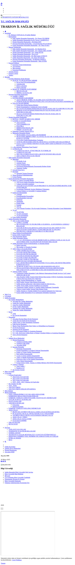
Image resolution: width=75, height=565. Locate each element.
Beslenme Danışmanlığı (23, 349)
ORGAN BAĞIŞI (14, 422)
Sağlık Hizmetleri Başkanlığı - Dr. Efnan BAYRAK (28, 58)
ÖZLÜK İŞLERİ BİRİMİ (20, 103)
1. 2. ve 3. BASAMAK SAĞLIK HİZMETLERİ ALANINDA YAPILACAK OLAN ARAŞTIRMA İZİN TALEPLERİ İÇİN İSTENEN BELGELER (43, 241)
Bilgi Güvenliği (9, 371)
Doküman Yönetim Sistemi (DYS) (23, 131)
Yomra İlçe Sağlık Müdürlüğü (21, 310)
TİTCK (18, 207)
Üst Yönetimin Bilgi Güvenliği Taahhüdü (17, 477)
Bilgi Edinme (9, 391)
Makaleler (15, 159)
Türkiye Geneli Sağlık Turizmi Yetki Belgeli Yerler (32, 289)
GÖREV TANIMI (22, 222)
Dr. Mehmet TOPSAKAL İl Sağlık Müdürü (22, 35)
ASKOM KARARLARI (16, 403)
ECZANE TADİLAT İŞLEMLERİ (27, 259)
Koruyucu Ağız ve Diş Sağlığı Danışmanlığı (30, 359)
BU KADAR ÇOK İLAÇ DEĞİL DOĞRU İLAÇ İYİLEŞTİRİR (33, 413)
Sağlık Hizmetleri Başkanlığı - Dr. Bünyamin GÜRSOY (29, 56)
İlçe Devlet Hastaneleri (19, 315)
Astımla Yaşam (21, 163)
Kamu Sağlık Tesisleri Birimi (21, 235)
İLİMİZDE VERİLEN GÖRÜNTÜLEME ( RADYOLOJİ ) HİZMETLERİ (32, 398)
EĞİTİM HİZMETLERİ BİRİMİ (22, 98)
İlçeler (10, 312)
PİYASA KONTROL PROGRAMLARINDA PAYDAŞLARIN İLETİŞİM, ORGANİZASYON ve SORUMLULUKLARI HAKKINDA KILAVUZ (40, 269)
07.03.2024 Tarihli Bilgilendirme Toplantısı (29, 140)
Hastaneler (12, 317)
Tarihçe (11, 75)
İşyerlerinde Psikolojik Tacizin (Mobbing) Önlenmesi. (33, 189)
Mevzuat (7, 476)
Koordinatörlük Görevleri (24, 198)
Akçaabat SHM (21, 345)
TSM (14, 313)
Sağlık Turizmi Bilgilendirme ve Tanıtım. (29, 280)
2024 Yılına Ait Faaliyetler (20, 377)
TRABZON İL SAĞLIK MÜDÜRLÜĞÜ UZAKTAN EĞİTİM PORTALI (32, 434)
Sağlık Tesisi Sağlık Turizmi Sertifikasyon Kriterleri (32, 285)
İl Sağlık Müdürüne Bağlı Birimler (19, 79)
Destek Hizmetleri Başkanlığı (18, 117)
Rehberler (19, 200)
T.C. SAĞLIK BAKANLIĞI (15, 21)
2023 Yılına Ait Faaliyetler (20, 378)
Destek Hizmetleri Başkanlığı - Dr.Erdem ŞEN (26, 42)
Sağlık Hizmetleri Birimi (20, 238)
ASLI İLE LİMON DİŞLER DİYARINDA (22, 389)
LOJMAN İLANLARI (23, 152)
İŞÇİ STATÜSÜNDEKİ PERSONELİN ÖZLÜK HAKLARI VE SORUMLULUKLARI (44, 108)
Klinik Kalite (20, 203)
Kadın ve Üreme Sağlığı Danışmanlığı (28, 352)
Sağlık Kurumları (10, 298)
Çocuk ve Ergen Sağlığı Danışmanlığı (28, 356)
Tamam (3, 563)
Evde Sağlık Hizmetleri (19, 217)
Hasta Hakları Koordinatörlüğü (22, 233)
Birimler (7, 77)
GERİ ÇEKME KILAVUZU (25, 250)
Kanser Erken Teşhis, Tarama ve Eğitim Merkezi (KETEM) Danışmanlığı (39, 363)
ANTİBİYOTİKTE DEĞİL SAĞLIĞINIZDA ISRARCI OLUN (32, 415)
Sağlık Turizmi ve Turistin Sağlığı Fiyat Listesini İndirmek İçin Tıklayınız (39, 291)
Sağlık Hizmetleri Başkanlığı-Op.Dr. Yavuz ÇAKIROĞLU (30, 40)
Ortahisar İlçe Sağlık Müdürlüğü (22, 308)
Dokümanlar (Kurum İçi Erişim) (15, 479)
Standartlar (19, 201)
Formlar (18, 205)
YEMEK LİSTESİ (14, 433)
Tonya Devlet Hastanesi (19, 335)
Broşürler (15, 171)
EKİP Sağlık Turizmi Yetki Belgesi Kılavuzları (30, 282)
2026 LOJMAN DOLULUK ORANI (28, 156)
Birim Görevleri (21, 87)
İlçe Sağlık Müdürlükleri (16, 299)
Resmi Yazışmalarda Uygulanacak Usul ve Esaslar (31, 107)
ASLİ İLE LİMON (15, 387)
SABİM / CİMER (18, 96)
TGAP (14, 210)
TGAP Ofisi (20, 212)
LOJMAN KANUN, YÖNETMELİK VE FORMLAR (33, 150)
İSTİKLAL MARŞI (15, 438)
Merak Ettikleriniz (10, 392)
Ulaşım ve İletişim (18, 364)
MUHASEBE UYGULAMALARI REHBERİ (31, 135)
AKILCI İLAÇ (13, 410)
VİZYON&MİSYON (23, 124)
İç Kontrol (8, 296)
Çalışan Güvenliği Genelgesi (25, 184)
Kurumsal (8, 33)
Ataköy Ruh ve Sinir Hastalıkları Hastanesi (25, 322)
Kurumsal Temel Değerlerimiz (21, 65)
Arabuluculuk (20, 84)
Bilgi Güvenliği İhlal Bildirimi (14, 474)
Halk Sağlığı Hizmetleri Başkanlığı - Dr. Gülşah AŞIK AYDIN (31, 51)
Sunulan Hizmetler (18, 347)
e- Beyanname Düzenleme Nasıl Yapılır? (25, 147)
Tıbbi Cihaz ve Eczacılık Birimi (22, 249)
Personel (7, 427)
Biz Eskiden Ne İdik (15, 384)
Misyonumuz (16, 68)
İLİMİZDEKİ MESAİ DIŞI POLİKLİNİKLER (23, 396)
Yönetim (19, 194)
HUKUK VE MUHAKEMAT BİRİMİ (24, 80)
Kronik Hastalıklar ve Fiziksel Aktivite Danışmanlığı (32, 350)
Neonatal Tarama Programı (24, 173)
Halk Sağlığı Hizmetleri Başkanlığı (19, 157)
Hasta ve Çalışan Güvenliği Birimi (23, 180)
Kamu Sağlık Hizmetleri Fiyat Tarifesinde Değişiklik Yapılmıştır (36, 292)
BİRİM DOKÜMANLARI (24, 128)
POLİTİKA (20, 126)
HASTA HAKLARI (15, 401)
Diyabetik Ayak (21, 161)
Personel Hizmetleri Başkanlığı (18, 94)
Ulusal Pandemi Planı (23, 164)
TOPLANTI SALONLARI (17, 429)
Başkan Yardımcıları (15, 47)
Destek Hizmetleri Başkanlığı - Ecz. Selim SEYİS (27, 52)
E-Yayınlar (8, 373)
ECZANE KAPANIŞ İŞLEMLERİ (27, 256)
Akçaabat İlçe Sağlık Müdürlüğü (22, 301)
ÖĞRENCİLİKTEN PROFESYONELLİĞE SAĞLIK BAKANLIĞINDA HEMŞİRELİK (45, 101)
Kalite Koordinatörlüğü (19, 193)
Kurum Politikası (14, 63)
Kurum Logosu (13, 73)
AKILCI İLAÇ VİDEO (19, 417)
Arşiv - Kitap (13, 385)
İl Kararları (15, 405)
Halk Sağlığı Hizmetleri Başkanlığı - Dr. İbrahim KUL (29, 49)
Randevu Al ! (20, 368)
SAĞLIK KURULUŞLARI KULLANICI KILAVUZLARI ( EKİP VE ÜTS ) (41, 228)
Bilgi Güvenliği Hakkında (13, 481)
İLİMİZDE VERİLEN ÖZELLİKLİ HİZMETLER (25, 408)
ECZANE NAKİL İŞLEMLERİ (26, 257)
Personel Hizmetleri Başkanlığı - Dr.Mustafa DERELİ (29, 59)
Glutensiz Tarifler (21, 168)
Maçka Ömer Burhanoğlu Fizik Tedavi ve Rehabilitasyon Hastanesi (33, 326)
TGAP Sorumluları (22, 215)
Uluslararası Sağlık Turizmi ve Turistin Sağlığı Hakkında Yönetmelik (37, 287)
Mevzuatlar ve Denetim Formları (26, 247)
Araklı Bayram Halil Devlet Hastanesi (24, 321)
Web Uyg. (8, 294)
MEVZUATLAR (21, 91)
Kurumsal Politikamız (19, 70)
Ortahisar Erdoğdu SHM (24, 342)
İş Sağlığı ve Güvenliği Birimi (21, 121)
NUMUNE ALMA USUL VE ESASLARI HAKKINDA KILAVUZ (38, 266)
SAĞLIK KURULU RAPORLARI (20, 399)
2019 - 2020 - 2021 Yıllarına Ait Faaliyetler (25, 382)
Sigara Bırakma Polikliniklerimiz (22, 175)
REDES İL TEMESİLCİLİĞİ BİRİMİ (24, 89)
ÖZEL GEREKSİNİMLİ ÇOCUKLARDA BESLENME (27, 394)
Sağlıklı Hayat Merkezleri (16, 338)
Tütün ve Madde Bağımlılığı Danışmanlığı (29, 357)
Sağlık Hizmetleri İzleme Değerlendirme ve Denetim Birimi (30, 243)
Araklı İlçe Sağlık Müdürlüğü (21, 303)
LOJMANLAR (17, 149)
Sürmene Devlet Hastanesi (20, 329)
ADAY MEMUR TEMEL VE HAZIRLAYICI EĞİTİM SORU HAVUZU (39, 100)
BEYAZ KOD (13, 424)
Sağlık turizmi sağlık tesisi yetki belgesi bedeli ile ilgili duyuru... (36, 284)
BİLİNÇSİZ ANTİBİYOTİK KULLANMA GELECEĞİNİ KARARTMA (36, 412)
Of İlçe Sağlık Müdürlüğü (20, 306)
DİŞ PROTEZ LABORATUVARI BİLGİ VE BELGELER (35, 231)
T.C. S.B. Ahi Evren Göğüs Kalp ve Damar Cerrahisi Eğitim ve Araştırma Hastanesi (38, 333)
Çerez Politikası (17, 560)
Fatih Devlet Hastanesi (19, 324)
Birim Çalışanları (21, 86)
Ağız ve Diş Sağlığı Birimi (20, 221)
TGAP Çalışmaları (22, 214)
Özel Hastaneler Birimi (19, 236)
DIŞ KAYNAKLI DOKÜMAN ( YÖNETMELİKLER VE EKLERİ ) (38, 229)
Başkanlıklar (12, 36)
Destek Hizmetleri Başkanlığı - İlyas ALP (25, 54)
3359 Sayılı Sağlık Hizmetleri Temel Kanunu (30, 182)
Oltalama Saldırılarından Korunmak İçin (17, 483)
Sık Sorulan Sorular (18, 370)
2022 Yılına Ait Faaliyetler (20, 380)
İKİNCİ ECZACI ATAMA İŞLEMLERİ (29, 261)
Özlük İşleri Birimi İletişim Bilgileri (27, 105)
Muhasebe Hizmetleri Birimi (21, 133)
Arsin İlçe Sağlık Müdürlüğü (21, 305)
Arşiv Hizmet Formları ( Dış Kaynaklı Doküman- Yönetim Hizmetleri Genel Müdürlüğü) (43, 208)
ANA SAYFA (20, 122)
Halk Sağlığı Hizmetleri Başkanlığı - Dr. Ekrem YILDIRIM (30, 38)
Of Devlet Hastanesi (18, 328)
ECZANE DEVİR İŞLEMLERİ (26, 254)
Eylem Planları (17, 177)
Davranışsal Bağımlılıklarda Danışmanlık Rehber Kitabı (33, 166)
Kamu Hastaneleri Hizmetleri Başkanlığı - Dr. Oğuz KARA (30, 45)
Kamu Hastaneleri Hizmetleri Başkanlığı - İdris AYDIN (29, 61)
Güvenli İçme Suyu (18, 170)
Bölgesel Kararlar (17, 406)
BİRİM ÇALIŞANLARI (24, 93)
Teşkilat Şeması (13, 72)
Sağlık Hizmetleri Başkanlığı (17, 219)
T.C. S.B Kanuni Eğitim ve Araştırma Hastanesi (27, 331)
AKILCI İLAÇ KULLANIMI (21, 419)
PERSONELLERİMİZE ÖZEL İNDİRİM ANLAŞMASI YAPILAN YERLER (33, 436)
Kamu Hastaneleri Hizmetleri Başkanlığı (21, 179)
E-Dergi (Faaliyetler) (15, 375)
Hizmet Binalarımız (18, 340)
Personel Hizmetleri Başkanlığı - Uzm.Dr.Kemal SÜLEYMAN (32, 44)
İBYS (10, 440)
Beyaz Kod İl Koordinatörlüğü (25, 82)
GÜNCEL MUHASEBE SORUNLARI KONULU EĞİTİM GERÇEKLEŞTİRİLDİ (43, 142)
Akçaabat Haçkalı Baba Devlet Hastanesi (25, 319)
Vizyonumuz (16, 66)
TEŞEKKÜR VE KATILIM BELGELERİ (22, 431)
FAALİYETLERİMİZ (19, 420)
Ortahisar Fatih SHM (22, 343)
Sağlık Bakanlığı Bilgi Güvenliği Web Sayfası (19, 472)
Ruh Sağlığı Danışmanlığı (24, 354)
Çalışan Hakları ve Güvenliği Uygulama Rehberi (31, 191)
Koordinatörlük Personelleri (24, 196)
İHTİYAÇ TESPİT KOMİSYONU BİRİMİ (26, 119)
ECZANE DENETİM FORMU (26, 252)
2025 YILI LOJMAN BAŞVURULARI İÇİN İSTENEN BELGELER (38, 154)
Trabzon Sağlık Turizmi (19, 271)
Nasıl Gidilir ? (20, 366)
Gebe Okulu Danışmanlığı (24, 361)
